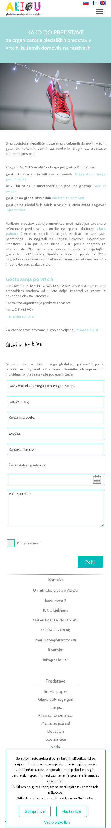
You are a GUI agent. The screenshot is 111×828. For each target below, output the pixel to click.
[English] (103, 3)
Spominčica (15, 210)
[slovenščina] (86, 3)
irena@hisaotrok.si (20, 316)
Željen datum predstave (27, 465)
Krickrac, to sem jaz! (67, 198)
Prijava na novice (30, 543)
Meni (100, 11)
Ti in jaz (20, 179)
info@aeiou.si (55, 659)
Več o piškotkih (57, 822)
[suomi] (94, 3)
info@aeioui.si (86, 330)
